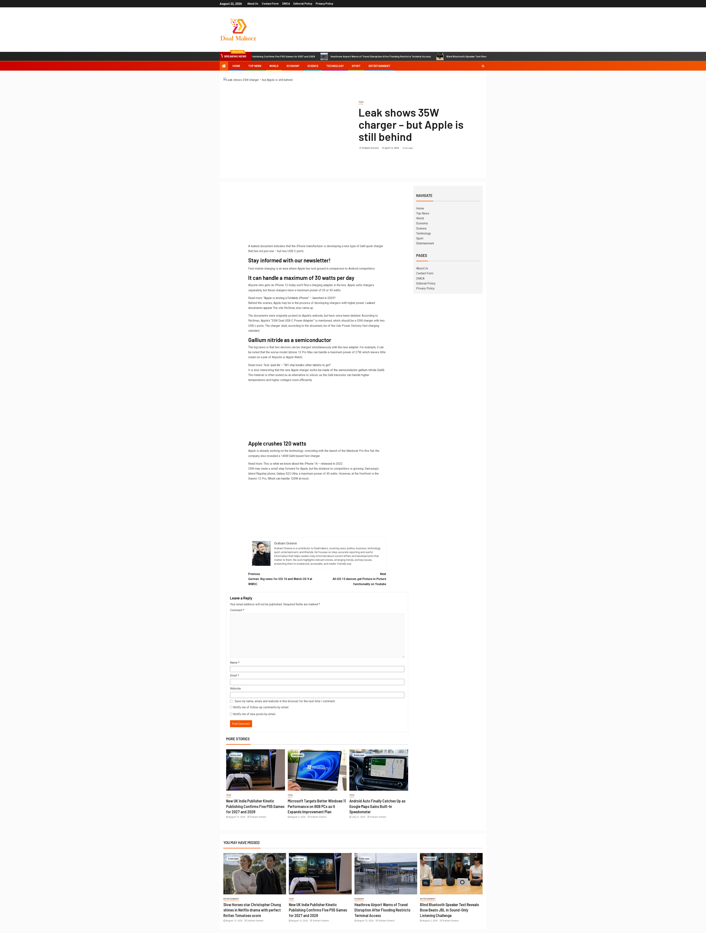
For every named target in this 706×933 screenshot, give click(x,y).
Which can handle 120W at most (288, 478)
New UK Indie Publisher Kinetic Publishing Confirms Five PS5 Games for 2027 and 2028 (255, 806)
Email (234, 675)
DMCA (286, 3)
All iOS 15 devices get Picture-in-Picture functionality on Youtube (359, 579)
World (274, 66)
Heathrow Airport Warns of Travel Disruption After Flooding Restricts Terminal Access (325, 56)
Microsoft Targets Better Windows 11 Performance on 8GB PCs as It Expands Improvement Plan (317, 806)
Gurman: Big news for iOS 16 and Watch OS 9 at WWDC (280, 579)
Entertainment (379, 66)
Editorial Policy (302, 3)
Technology (335, 66)
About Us (252, 3)
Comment (237, 610)
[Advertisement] (317, 216)
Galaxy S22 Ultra (287, 473)
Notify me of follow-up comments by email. (261, 707)
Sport (356, 66)
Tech (361, 102)
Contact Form (270, 3)
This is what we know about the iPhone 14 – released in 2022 (303, 463)
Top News (254, 66)
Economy (293, 66)
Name (235, 662)
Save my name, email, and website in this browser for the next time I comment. (285, 701)
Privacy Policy (324, 3)
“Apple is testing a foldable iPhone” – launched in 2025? (299, 298)
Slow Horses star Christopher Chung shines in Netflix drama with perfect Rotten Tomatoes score (252, 910)
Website (235, 688)
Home (236, 66)
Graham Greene (370, 148)
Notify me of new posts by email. (254, 714)
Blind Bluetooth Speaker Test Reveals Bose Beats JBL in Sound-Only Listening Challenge (443, 56)
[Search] (483, 66)
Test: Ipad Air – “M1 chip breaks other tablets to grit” (297, 365)
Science (312, 66)
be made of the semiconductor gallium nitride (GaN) (351, 370)
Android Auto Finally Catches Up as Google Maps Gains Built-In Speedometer (377, 806)
